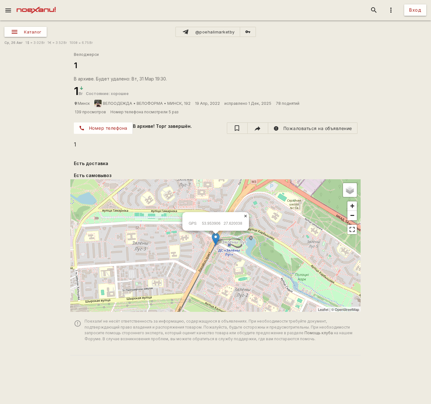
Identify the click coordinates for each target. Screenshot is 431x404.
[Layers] (350, 190)
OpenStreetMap (347, 309)
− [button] (352, 215)
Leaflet (323, 309)
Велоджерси (86, 54)
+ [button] (352, 206)
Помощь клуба (318, 332)
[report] (312, 128)
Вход (415, 10)
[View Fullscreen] (352, 229)
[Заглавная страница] (36, 4)
